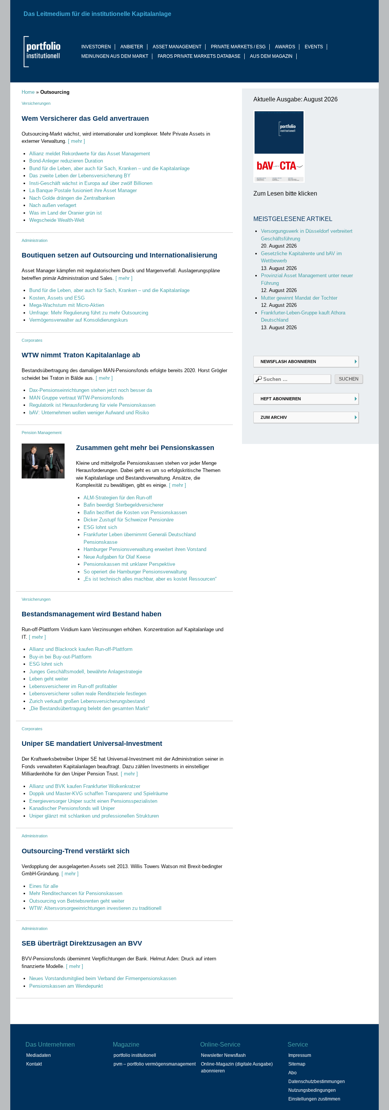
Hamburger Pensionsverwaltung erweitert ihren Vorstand (145, 549)
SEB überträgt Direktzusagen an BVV (82, 943)
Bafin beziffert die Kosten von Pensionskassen (135, 512)
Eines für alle (43, 886)
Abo (292, 1072)
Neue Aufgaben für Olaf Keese (117, 557)
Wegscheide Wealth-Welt (56, 220)
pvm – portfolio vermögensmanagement (155, 1064)
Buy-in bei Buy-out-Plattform (60, 657)
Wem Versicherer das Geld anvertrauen (85, 118)
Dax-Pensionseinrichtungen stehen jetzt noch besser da (90, 390)
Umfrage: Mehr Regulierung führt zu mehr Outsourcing (88, 313)
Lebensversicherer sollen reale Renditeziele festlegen (87, 693)
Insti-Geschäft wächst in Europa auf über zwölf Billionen (90, 183)
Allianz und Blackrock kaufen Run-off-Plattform (81, 649)
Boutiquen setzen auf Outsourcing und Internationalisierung (119, 255)
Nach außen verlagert (52, 205)
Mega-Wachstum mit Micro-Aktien (66, 305)
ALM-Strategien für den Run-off (118, 498)
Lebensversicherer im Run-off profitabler (73, 686)
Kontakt (34, 1064)
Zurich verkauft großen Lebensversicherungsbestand (87, 701)
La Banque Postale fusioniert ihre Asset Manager (83, 190)
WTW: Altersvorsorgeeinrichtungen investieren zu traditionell (95, 908)
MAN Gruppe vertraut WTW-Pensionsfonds (76, 398)
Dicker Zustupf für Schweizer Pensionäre (129, 520)
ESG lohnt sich (100, 527)
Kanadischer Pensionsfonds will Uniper (72, 808)
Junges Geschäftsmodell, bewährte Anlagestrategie (85, 671)
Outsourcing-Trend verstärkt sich (76, 851)
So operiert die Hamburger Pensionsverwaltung (135, 572)
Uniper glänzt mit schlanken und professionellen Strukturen (94, 816)
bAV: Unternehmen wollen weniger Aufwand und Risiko (89, 412)
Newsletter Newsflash (223, 1055)
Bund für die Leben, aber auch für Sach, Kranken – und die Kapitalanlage (109, 168)
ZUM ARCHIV (274, 417)
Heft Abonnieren (281, 398)
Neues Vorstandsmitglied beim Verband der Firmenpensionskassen (102, 978)
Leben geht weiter (48, 679)
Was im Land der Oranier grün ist (65, 213)
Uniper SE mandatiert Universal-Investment (92, 743)
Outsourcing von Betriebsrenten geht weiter (76, 901)
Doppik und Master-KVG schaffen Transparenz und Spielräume (98, 793)
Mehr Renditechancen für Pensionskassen (75, 893)
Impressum (299, 1055)
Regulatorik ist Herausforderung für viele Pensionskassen (92, 405)
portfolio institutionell (135, 1055)
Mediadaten (38, 1055)
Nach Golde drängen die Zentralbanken (72, 198)
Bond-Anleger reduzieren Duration (66, 161)
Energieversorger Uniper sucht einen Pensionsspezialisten (93, 801)
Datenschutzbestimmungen (316, 1081)
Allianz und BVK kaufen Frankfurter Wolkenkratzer (84, 786)
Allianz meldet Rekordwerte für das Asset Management (89, 153)
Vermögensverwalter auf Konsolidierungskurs (78, 320)
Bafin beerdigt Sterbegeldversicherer (123, 505)
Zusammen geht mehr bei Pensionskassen (145, 448)
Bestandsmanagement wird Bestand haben (91, 614)
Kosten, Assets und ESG (57, 298)
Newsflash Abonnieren (288, 361)
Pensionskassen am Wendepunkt (66, 986)
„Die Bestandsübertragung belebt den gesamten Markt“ (89, 708)
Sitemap (296, 1064)
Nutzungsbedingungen (312, 1090)
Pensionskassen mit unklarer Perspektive (129, 564)
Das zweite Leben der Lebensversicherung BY (80, 175)
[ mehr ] (76, 141)
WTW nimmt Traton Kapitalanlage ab (81, 355)
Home (28, 92)
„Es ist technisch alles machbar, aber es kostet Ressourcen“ (150, 579)
